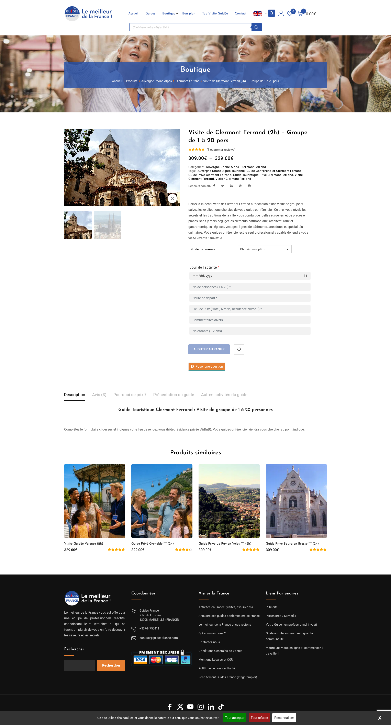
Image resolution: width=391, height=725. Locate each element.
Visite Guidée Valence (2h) (83, 543)
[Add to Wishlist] (239, 349)
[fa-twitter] (222, 186)
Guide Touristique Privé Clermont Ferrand (263, 175)
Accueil (133, 13)
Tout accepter (234, 718)
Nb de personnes (202, 249)
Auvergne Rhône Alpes (222, 167)
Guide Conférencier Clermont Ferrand (274, 171)
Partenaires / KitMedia (281, 616)
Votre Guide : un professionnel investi (291, 624)
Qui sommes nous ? (212, 633)
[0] (300, 14)
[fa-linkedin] (231, 186)
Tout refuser (259, 718)
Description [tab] (74, 394)
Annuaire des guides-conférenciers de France (229, 616)
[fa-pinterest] (240, 186)
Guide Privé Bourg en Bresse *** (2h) (292, 543)
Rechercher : (75, 649)
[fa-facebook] (214, 186)
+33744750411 (149, 628)
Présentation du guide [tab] (173, 394)
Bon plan (188, 13)
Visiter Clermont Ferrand (233, 179)
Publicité (272, 607)
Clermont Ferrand (253, 167)
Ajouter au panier (209, 349)
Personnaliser (284, 718)
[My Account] (281, 14)
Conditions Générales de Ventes (220, 651)
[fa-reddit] (249, 186)
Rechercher (111, 665)
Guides (150, 13)
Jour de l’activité (204, 267)
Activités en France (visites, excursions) (226, 607)
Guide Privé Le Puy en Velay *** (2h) (225, 543)
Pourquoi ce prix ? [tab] (129, 394)
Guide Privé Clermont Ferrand (209, 175)
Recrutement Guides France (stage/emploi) (228, 677)
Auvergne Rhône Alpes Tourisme (221, 171)
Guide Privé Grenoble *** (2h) (152, 543)
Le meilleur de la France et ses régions (225, 624)
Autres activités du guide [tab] (224, 394)
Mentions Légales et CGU (216, 659)
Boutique (168, 13)
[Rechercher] (257, 27)
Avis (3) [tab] (99, 394)
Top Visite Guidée (215, 13)
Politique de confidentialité (217, 668)
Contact (240, 13)
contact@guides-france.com (158, 638)
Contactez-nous (209, 642)
